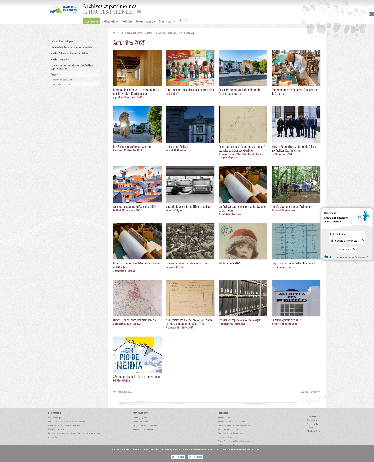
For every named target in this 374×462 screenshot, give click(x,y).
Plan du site (312, 420)
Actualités (150, 32)
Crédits (310, 427)
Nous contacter (313, 416)
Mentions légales (314, 431)
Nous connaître (134, 32)
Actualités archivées (168, 32)
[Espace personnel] (180, 21)
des (109, 9)
